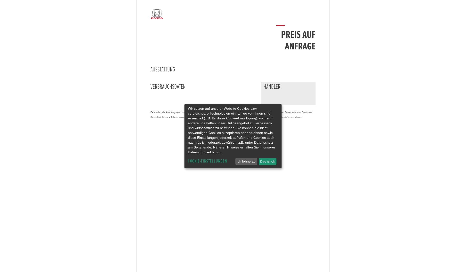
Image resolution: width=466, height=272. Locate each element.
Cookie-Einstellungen (207, 161)
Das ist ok (267, 161)
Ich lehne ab (246, 161)
